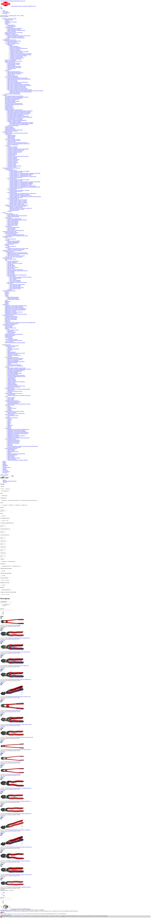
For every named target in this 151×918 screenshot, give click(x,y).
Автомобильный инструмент (11, 316)
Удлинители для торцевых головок (17, 209)
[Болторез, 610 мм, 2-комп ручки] (12, 624)
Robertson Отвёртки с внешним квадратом (13, 103)
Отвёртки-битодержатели (10, 128)
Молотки (7, 303)
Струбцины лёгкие (11, 155)
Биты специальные (11, 275)
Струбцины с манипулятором (13, 159)
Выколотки (7, 292)
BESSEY (4, 464)
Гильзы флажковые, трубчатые (14, 64)
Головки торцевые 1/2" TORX (16, 172)
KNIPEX (4, 462)
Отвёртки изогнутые (9, 108)
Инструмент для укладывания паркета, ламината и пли (19, 143)
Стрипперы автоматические (15, 50)
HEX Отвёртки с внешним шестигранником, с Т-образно (21, 122)
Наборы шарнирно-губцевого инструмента (14, 32)
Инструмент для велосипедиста (11, 317)
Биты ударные (10, 283)
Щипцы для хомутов (12, 31)
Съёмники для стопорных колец (11, 34)
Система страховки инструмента (11, 323)
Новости (4, 468)
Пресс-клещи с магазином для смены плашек (17, 87)
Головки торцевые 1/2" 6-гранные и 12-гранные (19, 171)
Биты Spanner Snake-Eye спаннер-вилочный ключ (18, 270)
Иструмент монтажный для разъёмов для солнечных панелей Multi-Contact (20, 322)
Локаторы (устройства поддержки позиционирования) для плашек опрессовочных (26, 90)
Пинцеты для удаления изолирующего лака (18, 48)
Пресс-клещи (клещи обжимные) (11, 76)
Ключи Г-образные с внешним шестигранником (17, 215)
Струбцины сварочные (12, 161)
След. (4, 895)
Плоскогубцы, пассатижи (10, 33)
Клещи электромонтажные (15, 47)
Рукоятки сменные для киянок (14, 299)
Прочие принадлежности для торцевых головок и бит (21, 208)
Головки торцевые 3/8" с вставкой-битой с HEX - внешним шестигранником (25, 196)
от (1, 488)
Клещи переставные (9, 27)
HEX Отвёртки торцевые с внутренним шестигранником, (21, 123)
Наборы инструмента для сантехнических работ (17, 252)
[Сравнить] (7, 477)
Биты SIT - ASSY (11, 268)
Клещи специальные (12, 26)
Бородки (7, 291)
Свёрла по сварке (8, 326)
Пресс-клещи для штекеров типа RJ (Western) (17, 86)
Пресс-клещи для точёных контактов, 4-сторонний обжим (19, 85)
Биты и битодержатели (7, 257)
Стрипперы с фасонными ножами (17, 57)
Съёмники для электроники (13, 125)
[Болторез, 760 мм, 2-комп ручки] (12, 773)
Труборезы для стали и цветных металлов (16, 249)
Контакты (5, 469)
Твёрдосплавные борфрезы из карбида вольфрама (15, 342)
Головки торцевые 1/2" (12, 170)
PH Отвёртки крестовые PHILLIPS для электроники (18, 113)
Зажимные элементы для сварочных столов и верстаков (16, 133)
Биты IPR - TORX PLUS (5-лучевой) (15, 263)
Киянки (6, 296)
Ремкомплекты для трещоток (11, 312)
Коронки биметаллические (10, 327)
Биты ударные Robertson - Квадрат (17, 287)
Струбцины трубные (12, 163)
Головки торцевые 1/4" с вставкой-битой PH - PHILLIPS (21, 182)
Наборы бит (10, 289)
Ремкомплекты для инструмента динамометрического (16, 305)
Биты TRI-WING (11, 272)
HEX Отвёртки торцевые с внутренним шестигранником (16, 97)
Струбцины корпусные (12, 153)
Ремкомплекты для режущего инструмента (13, 311)
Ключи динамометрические (10, 233)
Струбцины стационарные (13, 162)
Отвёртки (5, 94)
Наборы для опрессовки (12, 80)
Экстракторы (10, 338)
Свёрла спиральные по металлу (11, 339)
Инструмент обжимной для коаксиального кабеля (18, 77)
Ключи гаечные (8, 217)
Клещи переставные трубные (13, 227)
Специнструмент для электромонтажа (13, 93)
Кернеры (7, 294)
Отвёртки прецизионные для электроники (13, 109)
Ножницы (7, 239)
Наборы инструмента (9, 251)
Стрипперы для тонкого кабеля (16, 56)
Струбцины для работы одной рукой (15, 151)
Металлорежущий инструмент (9, 324)
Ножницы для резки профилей (14, 240)
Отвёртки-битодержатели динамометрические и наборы (16, 235)
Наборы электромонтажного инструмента (13, 61)
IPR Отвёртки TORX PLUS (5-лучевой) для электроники (19, 112)
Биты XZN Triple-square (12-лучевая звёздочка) (17, 274)
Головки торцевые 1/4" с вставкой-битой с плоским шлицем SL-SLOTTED (25, 186)
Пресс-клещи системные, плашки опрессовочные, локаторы (20, 89)
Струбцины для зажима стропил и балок (16, 149)
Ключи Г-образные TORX (13, 214)
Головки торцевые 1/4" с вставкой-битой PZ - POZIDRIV (21, 183)
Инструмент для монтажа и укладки (12, 139)
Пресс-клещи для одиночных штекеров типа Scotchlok (18, 84)
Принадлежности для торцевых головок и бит (17, 206)
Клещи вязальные (11, 25)
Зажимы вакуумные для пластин (14, 140)
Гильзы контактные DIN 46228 (14, 63)
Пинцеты (7, 70)
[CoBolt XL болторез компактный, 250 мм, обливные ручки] (12, 812)
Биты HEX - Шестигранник (13, 261)
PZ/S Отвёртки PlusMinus (10, 102)
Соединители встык (12, 68)
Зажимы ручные (8, 134)
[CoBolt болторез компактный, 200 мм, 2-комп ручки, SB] (12, 873)
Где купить (5, 13)
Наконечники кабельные (10, 62)
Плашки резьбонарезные (10, 335)
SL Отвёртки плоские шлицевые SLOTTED (14, 104)
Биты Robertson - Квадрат (13, 267)
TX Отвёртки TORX (9, 105)
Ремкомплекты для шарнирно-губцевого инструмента (16, 314)
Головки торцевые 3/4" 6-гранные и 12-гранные (19, 190)
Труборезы (7, 247)
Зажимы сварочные (11, 136)
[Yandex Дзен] (3, 477)
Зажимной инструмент (7, 131)
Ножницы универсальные (13, 243)
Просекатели (7, 321)
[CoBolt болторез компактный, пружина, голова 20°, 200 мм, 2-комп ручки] (12, 695)
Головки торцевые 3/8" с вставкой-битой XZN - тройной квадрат (23, 193)
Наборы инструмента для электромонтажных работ (18, 253)
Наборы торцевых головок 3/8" (16, 197)
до (6, 488)
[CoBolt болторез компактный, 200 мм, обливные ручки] (12, 636)
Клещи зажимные (11, 138)
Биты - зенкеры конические (15, 278)
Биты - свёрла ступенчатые (15, 281)
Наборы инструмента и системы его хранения (12, 250)
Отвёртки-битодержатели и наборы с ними (14, 129)
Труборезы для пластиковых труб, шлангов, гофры (18, 248)
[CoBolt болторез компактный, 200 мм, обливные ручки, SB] (12, 736)
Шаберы (7, 302)
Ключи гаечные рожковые (13, 222)
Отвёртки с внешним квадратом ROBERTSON (17, 120)
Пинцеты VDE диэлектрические (14, 73)
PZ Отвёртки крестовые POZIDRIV (12, 101)
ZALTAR (5, 466)
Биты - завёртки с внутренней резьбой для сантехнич (20, 276)
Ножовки (7, 245)
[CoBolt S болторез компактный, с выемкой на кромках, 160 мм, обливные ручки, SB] (12, 786)
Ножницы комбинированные (13, 242)
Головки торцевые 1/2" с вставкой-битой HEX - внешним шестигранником (25, 173)
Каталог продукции (7, 344)
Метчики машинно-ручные (13, 329)
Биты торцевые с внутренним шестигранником (17, 282)
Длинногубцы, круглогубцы (11, 21)
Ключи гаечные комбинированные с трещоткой (17, 219)
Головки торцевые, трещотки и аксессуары (11, 167)
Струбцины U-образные (12, 147)
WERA (4, 463)
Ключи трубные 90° (12, 229)
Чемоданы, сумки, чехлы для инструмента (16, 255)
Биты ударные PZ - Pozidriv (15, 286)
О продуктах (5, 11)
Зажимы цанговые (11, 137)
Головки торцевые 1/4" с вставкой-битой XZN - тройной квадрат (23, 185)
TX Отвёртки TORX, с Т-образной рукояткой (19, 124)
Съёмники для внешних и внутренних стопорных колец (19, 35)
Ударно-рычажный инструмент (9, 290)
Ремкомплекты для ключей (10, 310)
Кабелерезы (7, 22)
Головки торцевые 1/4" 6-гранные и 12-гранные (19, 179)
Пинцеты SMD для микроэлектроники (15, 72)
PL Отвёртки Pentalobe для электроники (16, 115)
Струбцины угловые (12, 164)
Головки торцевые (9, 168)
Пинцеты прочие (11, 74)
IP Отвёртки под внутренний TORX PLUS (13, 98)
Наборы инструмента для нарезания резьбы (14, 334)
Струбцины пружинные (12, 157)
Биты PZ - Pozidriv (11, 266)
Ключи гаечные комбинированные (15, 218)
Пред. (4, 892)
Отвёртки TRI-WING (9, 107)
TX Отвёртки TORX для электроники (15, 118)
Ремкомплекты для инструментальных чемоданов (15, 309)
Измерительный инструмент (11, 318)
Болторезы (7, 20)
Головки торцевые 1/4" (12, 178)
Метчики (7, 328)
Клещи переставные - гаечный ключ (15, 28)
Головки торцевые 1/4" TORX (16, 180)
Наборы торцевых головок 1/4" (16, 188)
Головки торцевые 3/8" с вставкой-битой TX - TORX (20, 195)
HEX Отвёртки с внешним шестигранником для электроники (20, 110)
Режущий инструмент (7, 236)
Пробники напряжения (12, 41)
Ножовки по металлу (12, 246)
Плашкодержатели (9, 336)
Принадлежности (8, 337)
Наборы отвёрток (8, 106)
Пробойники (7, 301)
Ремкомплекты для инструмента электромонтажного (15, 308)
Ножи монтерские (11, 44)
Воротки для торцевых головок (16, 207)
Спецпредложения (6, 467)
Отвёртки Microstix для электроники (15, 119)
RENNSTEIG (5, 465)
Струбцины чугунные (12, 166)
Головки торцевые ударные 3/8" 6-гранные (18, 199)
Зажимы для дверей (11, 141)
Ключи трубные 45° (12, 228)
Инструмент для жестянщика (11, 319)
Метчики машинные (12, 332)
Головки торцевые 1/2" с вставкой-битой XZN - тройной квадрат (23, 176)
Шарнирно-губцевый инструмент (9, 18)
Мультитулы (7, 320)
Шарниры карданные (14, 210)
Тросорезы (7, 38)
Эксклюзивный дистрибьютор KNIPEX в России (21, 908)
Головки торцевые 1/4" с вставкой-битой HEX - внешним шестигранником (25, 181)
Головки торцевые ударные (13, 198)
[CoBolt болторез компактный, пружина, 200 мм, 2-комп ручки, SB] (12, 723)
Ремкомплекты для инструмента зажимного (14, 306)
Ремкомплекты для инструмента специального (14, 307)
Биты (6, 260)
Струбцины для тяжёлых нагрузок (14, 152)
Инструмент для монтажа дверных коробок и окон (18, 142)
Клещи (6, 23)
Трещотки (10, 211)
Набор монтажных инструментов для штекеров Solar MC (19, 79)
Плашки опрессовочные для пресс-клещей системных (21, 91)
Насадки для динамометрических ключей (16, 234)
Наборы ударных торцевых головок (17, 203)
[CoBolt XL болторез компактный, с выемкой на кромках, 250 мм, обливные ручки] (12, 885)
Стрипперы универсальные (15, 58)
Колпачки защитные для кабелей (14, 66)
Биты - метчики (13, 279)
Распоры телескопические (13, 144)
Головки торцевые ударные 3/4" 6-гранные (18, 202)
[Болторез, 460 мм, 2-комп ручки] (12, 709)
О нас (4, 10)
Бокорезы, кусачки (9, 19)
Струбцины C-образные (12, 146)
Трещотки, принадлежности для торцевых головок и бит (16, 204)
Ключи (4, 212)
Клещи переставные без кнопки (14, 29)
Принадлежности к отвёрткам (11, 130)
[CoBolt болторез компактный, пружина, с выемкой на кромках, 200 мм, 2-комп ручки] (12, 678)
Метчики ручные (11, 333)
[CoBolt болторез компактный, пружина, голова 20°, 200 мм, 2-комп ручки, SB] (12, 845)
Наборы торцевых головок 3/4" (16, 191)
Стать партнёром (6, 12)
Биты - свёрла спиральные (15, 280)
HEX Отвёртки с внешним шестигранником (14, 95)
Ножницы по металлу (9, 244)
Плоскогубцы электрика (15, 49)
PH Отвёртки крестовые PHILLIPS (12, 99)
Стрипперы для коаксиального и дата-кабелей (19, 51)
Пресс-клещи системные (15, 92)
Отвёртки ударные (9, 126)
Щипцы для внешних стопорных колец (15, 36)
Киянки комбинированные (13, 298)
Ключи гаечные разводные (13, 221)
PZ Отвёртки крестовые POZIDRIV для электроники (18, 116)
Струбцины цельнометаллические (14, 165)
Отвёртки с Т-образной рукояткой (14, 121)
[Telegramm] (5, 477)
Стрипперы (10, 45)
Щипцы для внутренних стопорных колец (16, 37)
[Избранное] (6, 477)
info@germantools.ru (4, 15)
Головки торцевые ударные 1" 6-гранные (18, 200)
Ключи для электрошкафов (10, 59)
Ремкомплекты (6, 304)
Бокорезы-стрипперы (14, 46)
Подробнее (2, 627)
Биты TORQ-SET (11, 271)
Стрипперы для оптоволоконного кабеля (18, 55)
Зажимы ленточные (11, 135)
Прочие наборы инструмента (13, 254)
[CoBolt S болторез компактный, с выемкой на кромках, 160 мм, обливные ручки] (12, 859)
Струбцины (7, 145)
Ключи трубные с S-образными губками (16, 230)
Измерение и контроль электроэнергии (13, 40)
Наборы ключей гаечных (13, 225)
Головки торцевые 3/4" (12, 189)
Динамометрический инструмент (9, 231)
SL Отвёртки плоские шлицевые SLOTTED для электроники (20, 117)
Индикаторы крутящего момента (11, 232)
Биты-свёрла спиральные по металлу (15, 340)
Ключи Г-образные (9, 213)
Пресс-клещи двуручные (12, 81)
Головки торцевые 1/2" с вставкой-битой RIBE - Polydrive (21, 174)
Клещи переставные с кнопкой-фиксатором (16, 30)
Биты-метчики (10, 330)
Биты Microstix (10, 264)
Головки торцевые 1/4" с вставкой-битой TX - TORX (20, 184)
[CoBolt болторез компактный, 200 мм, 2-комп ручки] (12, 664)
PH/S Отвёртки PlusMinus (10, 100)
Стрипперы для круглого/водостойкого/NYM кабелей (21, 53)
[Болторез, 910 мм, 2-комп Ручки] (12, 760)
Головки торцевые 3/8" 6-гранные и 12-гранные (19, 194)
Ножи (6, 237)
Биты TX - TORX (11, 273)
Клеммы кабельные (11, 65)
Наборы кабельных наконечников (14, 67)
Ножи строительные (12, 238)
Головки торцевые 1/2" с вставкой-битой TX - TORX (20, 175)
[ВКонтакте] (1, 477)
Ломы (6, 300)
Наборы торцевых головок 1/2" (16, 177)
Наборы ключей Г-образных (13, 216)
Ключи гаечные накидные (13, 220)
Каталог (4, 479)
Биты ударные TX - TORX (15, 288)
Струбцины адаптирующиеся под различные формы (18, 148)
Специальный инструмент (8, 315)
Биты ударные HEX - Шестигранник (17, 284)
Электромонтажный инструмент (9, 39)
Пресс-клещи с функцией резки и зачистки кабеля (18, 88)
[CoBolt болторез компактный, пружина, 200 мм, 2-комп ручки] (12, 650)
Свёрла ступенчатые (9, 341)
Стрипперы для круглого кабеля (16, 52)
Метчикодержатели (9, 325)
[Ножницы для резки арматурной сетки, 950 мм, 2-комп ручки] (12, 748)
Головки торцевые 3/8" (12, 192)
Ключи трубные (8, 226)
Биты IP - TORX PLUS (12, 262)
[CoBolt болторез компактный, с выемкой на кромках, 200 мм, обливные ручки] (12, 800)
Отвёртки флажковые (9, 127)
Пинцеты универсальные (13, 75)
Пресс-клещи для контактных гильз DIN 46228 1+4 (18, 82)
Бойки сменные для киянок (13, 297)
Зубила (6, 293)
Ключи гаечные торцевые (13, 224)
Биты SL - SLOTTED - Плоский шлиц (15, 269)
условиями (62, 915)
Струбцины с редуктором (13, 160)
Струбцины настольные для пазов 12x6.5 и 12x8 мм (18, 156)
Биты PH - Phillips (11, 265)
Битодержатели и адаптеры (10, 258)
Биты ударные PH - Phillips (15, 285)
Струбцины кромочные (12, 154)
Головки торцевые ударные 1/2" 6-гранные (18, 201)
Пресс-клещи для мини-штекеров (14, 83)
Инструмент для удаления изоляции (12, 43)
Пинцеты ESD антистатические (14, 71)
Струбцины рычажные (12, 158)
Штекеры (9, 69)
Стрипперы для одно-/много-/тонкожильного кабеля (20, 54)
